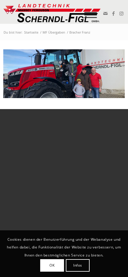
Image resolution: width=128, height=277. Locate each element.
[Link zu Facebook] (113, 13)
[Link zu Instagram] (121, 13)
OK (51, 265)
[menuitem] (93, 12)
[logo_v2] (52, 12)
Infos (77, 265)
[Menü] (93, 12)
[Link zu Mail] (105, 13)
